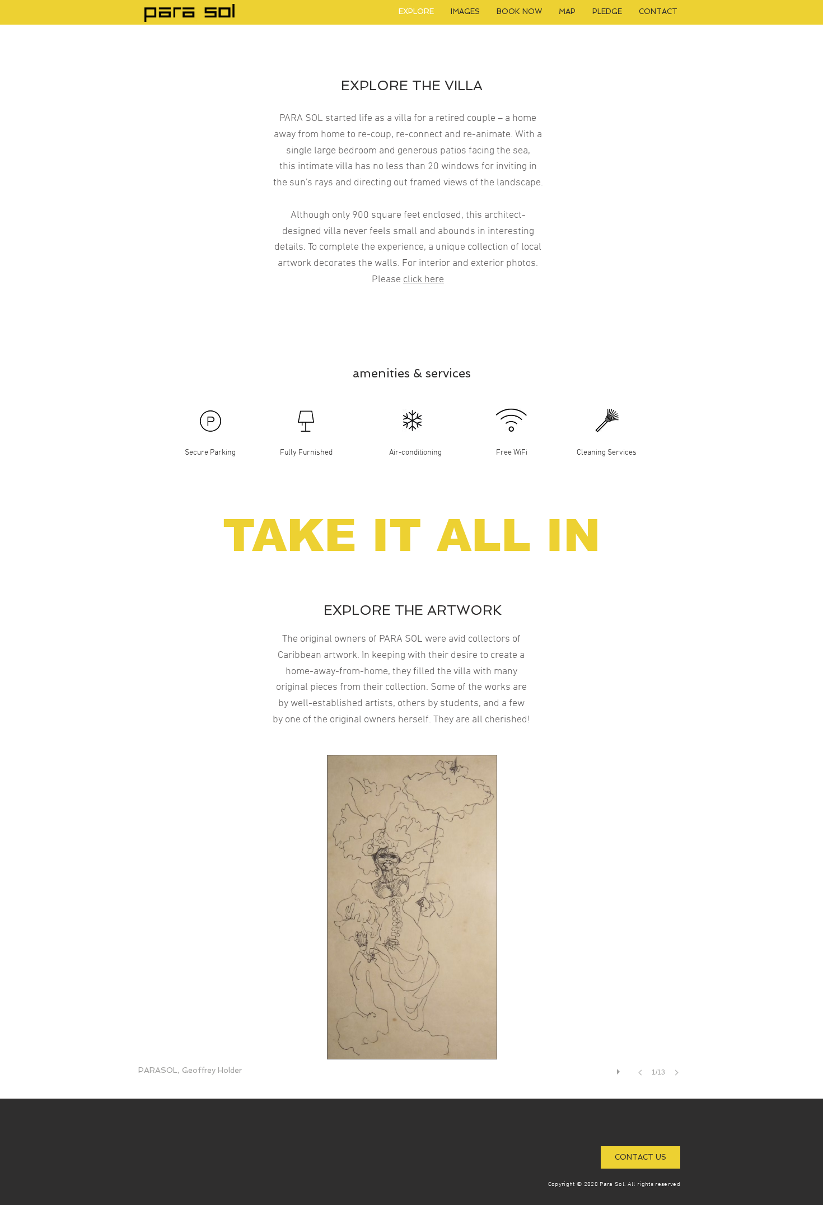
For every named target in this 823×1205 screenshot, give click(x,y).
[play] (620, 1069)
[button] (412, 927)
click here (423, 280)
